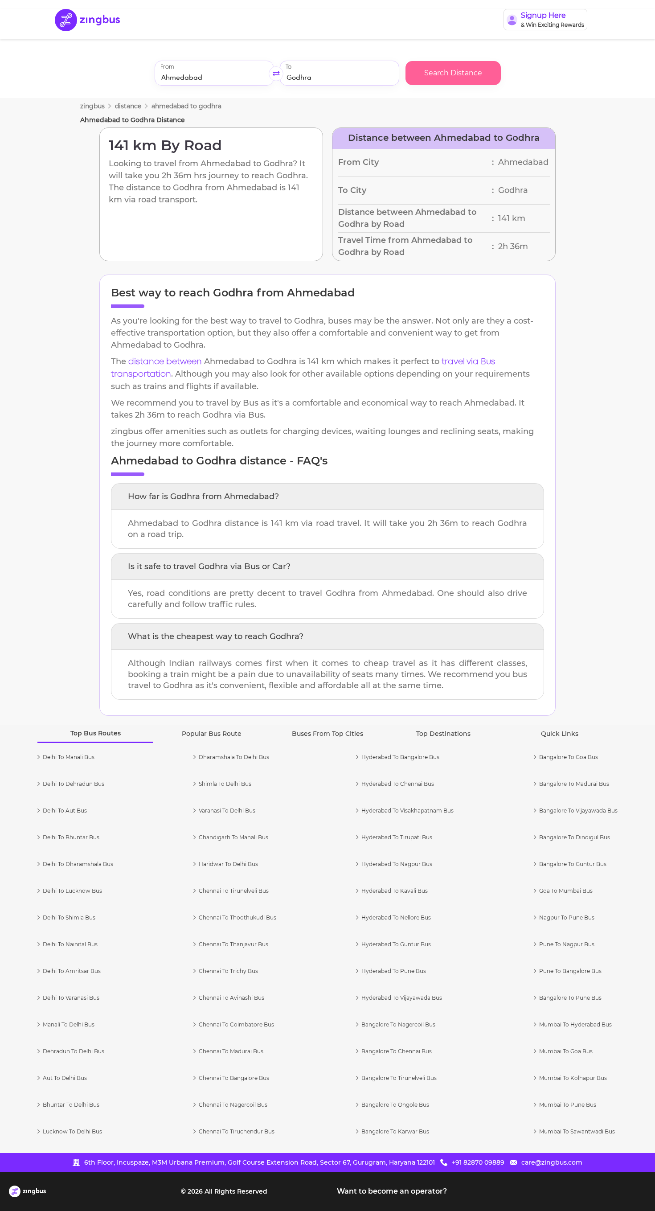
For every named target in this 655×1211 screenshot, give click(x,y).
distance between (165, 361)
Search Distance (453, 73)
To (288, 67)
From (167, 67)
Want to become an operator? (392, 1191)
